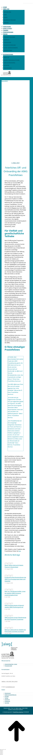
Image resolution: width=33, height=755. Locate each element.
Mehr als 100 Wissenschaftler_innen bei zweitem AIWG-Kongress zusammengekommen (15, 593)
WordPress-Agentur (18, 712)
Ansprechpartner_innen (11, 664)
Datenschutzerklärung (10, 695)
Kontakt (7, 696)
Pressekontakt (8, 666)
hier (20, 551)
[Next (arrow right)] (2, 752)
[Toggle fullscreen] (3, 749)
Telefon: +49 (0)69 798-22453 (9, 681)
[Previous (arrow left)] (0, 752)
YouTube (7, 703)
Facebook (7, 699)
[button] (11, 4)
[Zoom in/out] (5, 749)
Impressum (8, 693)
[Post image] (9, 563)
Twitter (6, 698)
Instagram (7, 701)
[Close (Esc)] (0, 749)
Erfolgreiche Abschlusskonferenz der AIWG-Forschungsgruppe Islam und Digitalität (15, 579)
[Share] (2, 749)
